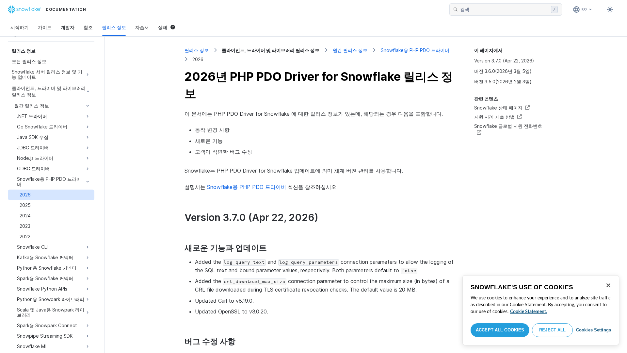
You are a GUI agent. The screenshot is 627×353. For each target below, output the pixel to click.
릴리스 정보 (114, 27)
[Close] (608, 285)
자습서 (142, 27)
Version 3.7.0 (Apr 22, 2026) (504, 60)
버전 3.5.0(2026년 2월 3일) (503, 81)
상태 (162, 27)
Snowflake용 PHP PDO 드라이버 (415, 50)
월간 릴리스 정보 (350, 50)
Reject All (552, 330)
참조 (88, 27)
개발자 (67, 27)
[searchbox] (504, 9)
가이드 (45, 27)
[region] (540, 310)
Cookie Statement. (528, 312)
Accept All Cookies (500, 330)
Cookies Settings (593, 330)
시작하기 (19, 27)
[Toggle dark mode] (610, 9)
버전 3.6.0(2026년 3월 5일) (503, 71)
